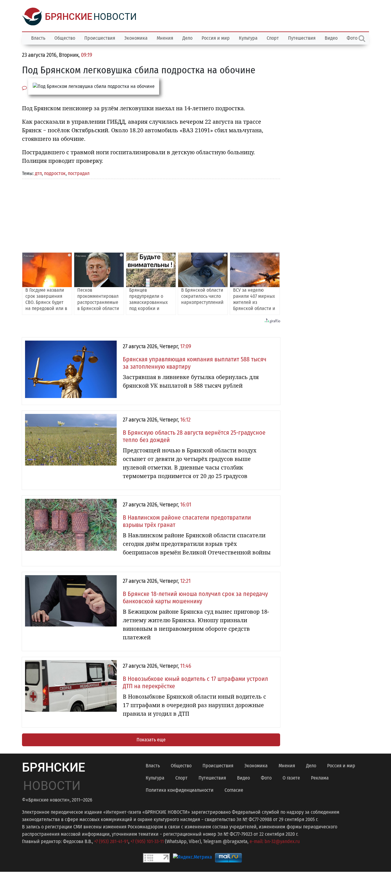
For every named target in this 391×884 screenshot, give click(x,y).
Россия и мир (216, 38)
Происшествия (99, 38)
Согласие (234, 790)
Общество (64, 38)
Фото (266, 778)
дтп (38, 173)
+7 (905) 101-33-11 (147, 841)
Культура (248, 38)
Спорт (273, 38)
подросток (55, 173)
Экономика (136, 38)
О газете (291, 778)
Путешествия (302, 38)
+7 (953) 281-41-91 (111, 841)
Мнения (165, 38)
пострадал (79, 173)
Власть (38, 38)
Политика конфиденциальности (180, 790)
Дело (187, 38)
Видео (331, 38)
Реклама (320, 778)
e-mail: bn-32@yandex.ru (275, 841)
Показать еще (151, 740)
